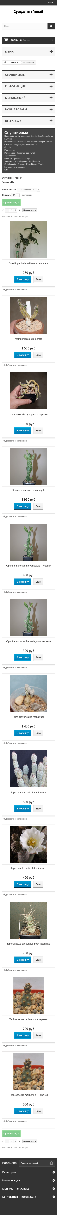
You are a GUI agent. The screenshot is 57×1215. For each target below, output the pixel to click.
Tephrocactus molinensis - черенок (28, 1019)
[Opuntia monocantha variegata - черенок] (28, 542)
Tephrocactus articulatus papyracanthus (28, 943)
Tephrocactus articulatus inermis (28, 792)
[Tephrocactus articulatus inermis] (28, 768)
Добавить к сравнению (16, 290)
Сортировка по (9, 189)
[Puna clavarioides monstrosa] (28, 693)
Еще (6, 170)
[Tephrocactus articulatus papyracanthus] (28, 920)
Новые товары (16, 109)
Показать (6, 195)
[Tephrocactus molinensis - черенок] (28, 995)
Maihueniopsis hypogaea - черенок (29, 414)
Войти (50, 2)
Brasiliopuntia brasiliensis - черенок (28, 263)
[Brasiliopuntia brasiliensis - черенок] (28, 239)
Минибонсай (15, 98)
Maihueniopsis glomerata (28, 338)
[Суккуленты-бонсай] (28, 11)
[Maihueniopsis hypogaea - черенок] (28, 390)
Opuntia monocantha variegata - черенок (28, 565)
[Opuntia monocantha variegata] (28, 466)
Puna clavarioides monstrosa (28, 717)
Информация (15, 86)
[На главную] (5, 62)
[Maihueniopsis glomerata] (28, 315)
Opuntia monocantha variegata (28, 490)
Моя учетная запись (16, 1188)
